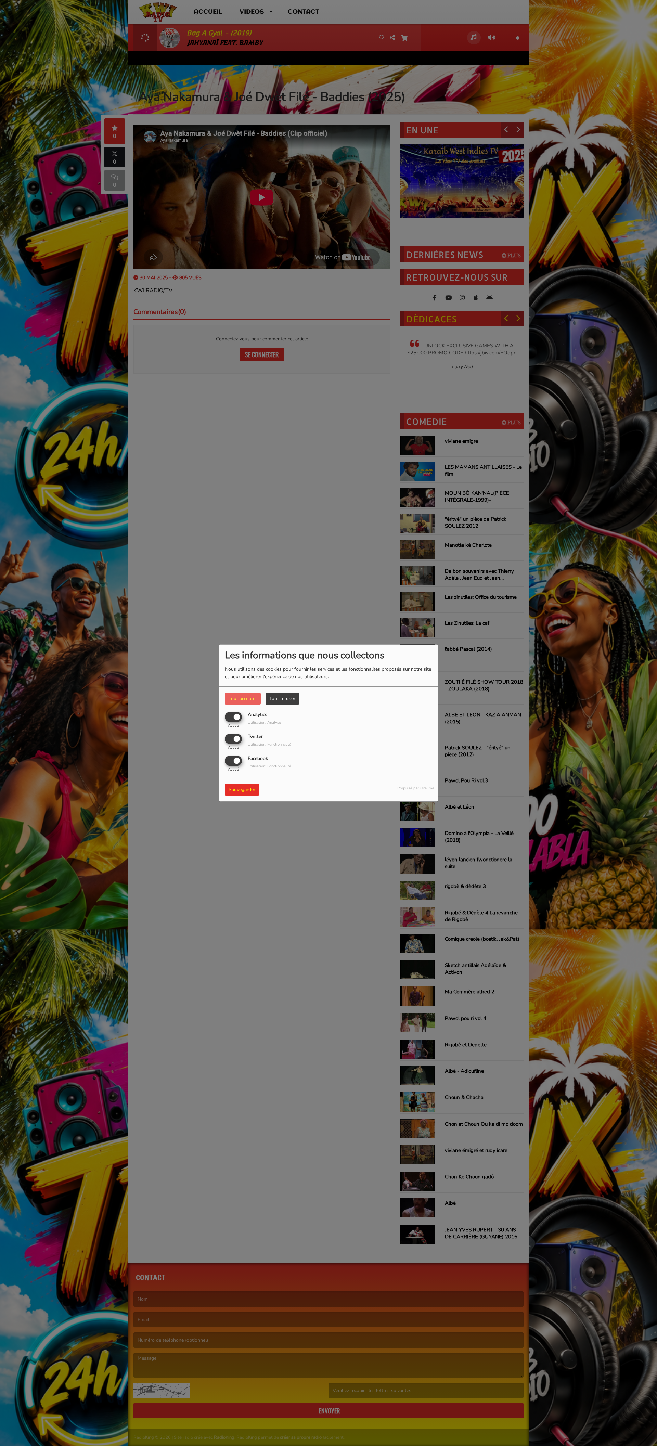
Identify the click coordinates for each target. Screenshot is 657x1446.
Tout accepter (243, 698)
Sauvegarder (242, 790)
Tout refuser (282, 698)
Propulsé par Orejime (415, 788)
